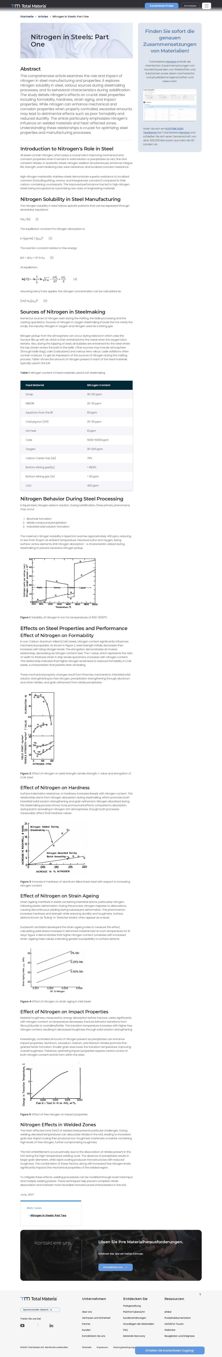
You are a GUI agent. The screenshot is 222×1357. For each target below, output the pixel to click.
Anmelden (190, 6)
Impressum (102, 1347)
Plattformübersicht (134, 1311)
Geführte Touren (174, 1324)
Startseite (86, 1347)
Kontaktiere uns (115, 1267)
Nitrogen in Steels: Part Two (48, 1215)
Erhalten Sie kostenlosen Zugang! (170, 1350)
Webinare (169, 1330)
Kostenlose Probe (161, 6)
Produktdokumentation (177, 1318)
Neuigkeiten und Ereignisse (179, 1336)
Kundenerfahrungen (134, 1318)
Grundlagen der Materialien (138, 1324)
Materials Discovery (134, 1336)
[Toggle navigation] (206, 6)
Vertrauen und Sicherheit (96, 1318)
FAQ (125, 1330)
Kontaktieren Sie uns (93, 1336)
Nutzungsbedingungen (125, 1347)
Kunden (86, 1330)
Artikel (167, 1311)
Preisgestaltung (132, 1305)
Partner (86, 1324)
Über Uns (87, 1311)
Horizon (184, 132)
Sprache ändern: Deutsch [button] (36, 1309)
